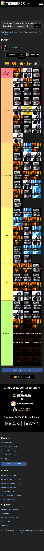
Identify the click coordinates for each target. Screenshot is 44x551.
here (30, 26)
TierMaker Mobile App (9, 455)
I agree (37, 26)
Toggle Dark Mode (8, 499)
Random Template (14, 463)
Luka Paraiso (16, 47)
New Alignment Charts (9, 447)
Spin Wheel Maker (8, 491)
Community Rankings (9, 451)
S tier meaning (6, 521)
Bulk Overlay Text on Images (11, 495)
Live (28, 3)
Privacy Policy (25, 530)
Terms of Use (37, 530)
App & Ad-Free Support (9, 517)
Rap (2, 32)
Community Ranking (28, 56)
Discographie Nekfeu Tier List (14, 32)
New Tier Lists (6, 443)
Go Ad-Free (5, 459)
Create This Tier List (15, 54)
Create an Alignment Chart (11, 479)
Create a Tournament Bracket (12, 483)
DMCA (22, 533)
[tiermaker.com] (13, 3)
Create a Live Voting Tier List (12, 475)
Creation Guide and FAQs (10, 509)
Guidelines (5, 513)
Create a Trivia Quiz (8, 487)
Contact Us (5, 525)
